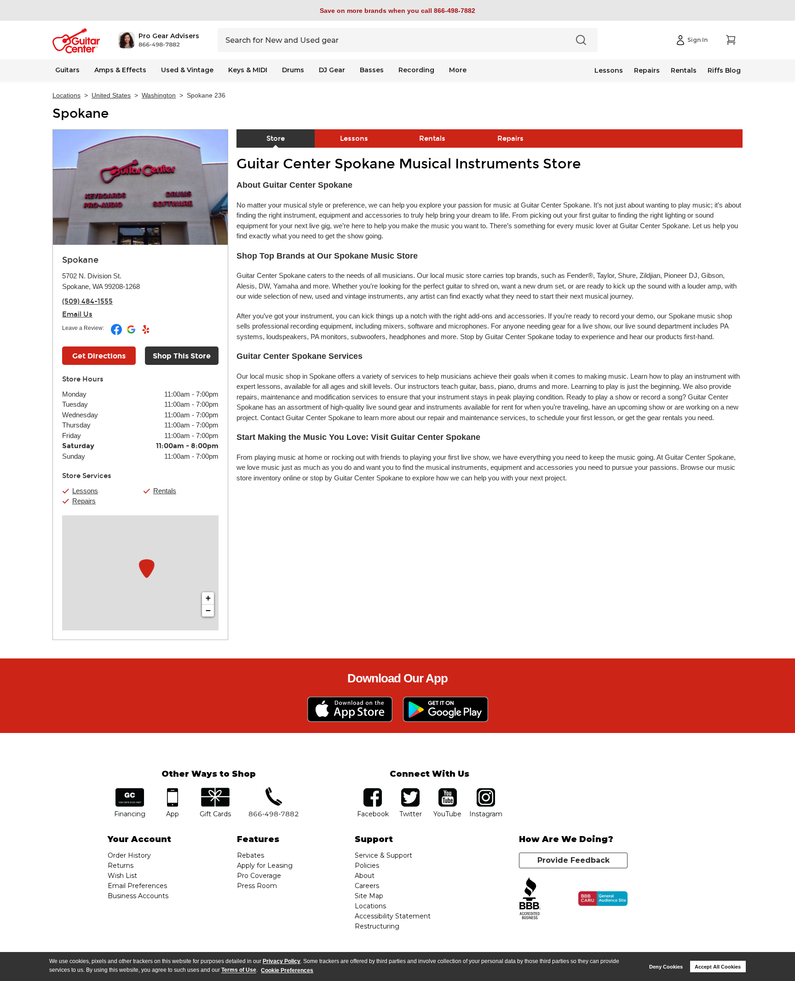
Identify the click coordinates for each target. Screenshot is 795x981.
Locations (66, 95)
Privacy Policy (281, 961)
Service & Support (383, 855)
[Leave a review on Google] (132, 333)
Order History (129, 855)
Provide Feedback (573, 860)
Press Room (257, 886)
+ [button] (208, 598)
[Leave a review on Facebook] (117, 333)
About (364, 875)
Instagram (486, 791)
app (172, 791)
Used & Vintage (187, 70)
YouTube (447, 791)
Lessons (608, 70)
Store (275, 138)
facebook (373, 791)
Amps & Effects (120, 70)
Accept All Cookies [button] (718, 966)
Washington (159, 95)
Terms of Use (238, 970)
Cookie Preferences (287, 970)
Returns (120, 865)
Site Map (369, 896)
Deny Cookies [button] (666, 966)
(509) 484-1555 (87, 301)
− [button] (208, 610)
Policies (367, 865)
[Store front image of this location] (140, 187)
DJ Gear (332, 70)
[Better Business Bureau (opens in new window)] (530, 898)
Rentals (684, 70)
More (458, 70)
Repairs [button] (84, 501)
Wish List (122, 875)
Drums (293, 70)
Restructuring (377, 926)
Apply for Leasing (265, 865)
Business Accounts (138, 896)
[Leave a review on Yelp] (145, 333)
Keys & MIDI (247, 70)
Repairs (647, 70)
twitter (410, 791)
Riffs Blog (724, 70)
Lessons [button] (85, 491)
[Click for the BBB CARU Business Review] (603, 898)
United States (111, 95)
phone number (273, 791)
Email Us (77, 314)
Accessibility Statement (393, 916)
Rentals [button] (164, 491)
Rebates (250, 855)
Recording (416, 70)
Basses (372, 70)
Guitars (67, 70)
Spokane (80, 113)
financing (130, 791)
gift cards (215, 791)
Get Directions (99, 356)
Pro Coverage (259, 875)
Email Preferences (137, 886)
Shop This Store (182, 356)
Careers (367, 886)
